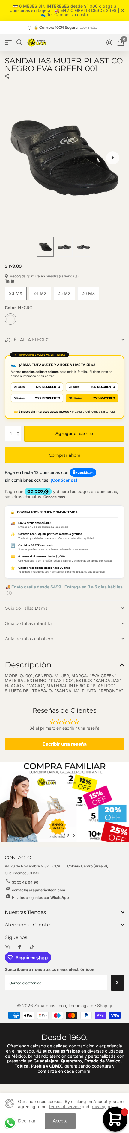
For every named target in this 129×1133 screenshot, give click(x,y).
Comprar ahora (64, 455)
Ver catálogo (8, 42)
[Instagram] (7, 947)
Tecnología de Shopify (90, 1005)
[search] (19, 42)
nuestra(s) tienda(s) (62, 276)
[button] (112, 157)
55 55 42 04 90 (25, 882)
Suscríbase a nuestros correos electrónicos (49, 969)
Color (19, 307)
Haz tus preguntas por (40, 897)
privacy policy (104, 1106)
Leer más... (89, 27)
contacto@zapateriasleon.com (38, 890)
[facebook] (19, 947)
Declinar (27, 1120)
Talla (9, 281)
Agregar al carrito (74, 433)
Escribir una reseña (65, 744)
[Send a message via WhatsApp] (10, 1123)
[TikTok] (32, 947)
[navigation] (45, 247)
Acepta (60, 1120)
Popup (9, 592)
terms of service (65, 1106)
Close (122, 10)
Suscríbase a (117, 983)
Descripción (28, 665)
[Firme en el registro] (109, 42)
